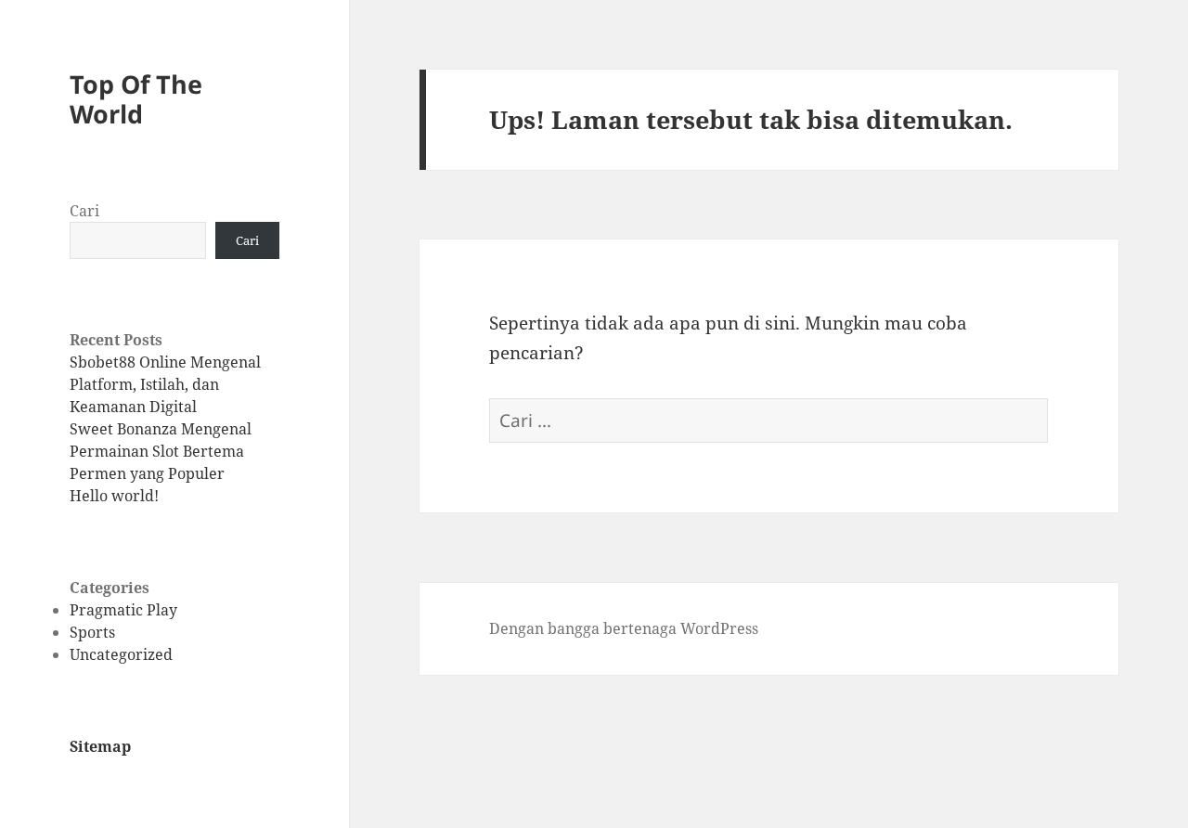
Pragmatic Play (123, 610)
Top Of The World (136, 99)
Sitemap (100, 746)
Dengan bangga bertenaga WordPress (623, 628)
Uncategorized (121, 654)
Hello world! (114, 495)
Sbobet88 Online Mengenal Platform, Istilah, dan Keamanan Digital (165, 384)
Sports (92, 632)
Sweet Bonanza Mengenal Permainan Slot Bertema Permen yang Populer (161, 451)
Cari (84, 211)
